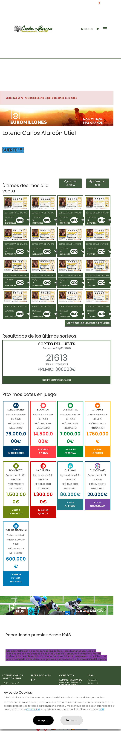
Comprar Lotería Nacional (16, 578)
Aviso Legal (93, 683)
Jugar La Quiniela (43, 511)
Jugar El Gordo (43, 451)
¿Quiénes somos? (11, 683)
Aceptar (43, 720)
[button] (8, 120)
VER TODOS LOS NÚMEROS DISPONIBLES (87, 323)
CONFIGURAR (33, 709)
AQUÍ (101, 709)
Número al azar (99, 183)
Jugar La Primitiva (70, 451)
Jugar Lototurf (97, 451)
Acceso (88, 29)
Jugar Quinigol (70, 504)
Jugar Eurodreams (97, 504)
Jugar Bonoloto (15, 511)
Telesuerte (92, 680)
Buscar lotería (71, 183)
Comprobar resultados (56, 380)
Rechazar (72, 720)
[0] (99, 29)
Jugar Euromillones (16, 451)
